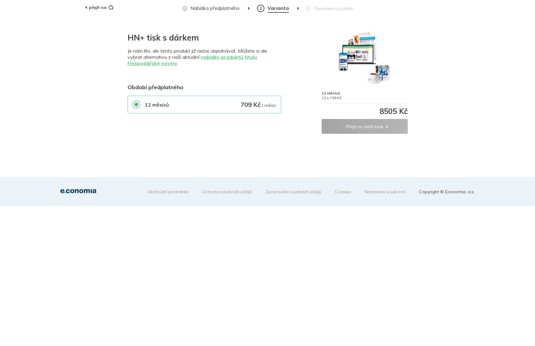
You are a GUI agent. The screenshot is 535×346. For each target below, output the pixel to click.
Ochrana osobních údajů (227, 192)
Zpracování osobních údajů (293, 192)
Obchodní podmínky (168, 192)
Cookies (343, 192)
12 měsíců (157, 105)
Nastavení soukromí (385, 192)
